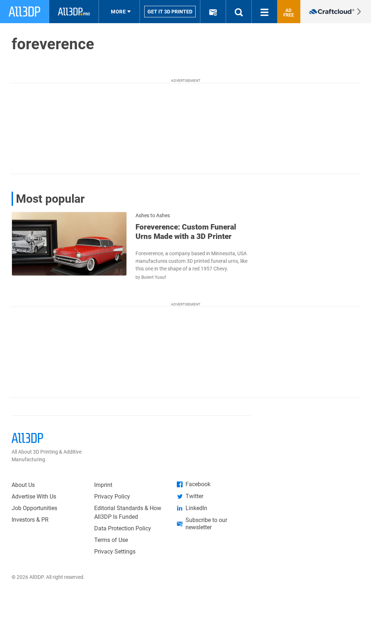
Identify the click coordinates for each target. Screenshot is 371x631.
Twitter (194, 496)
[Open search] (238, 11)
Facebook (198, 484)
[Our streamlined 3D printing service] (335, 11)
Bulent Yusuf (153, 277)
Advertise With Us (34, 496)
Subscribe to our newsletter (206, 524)
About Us (23, 484)
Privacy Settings (115, 551)
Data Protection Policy (122, 528)
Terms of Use (111, 540)
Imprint (103, 484)
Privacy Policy (112, 496)
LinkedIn (196, 508)
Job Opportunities (34, 508)
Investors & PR (30, 519)
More (118, 11)
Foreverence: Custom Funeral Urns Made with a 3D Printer (186, 232)
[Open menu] (264, 11)
